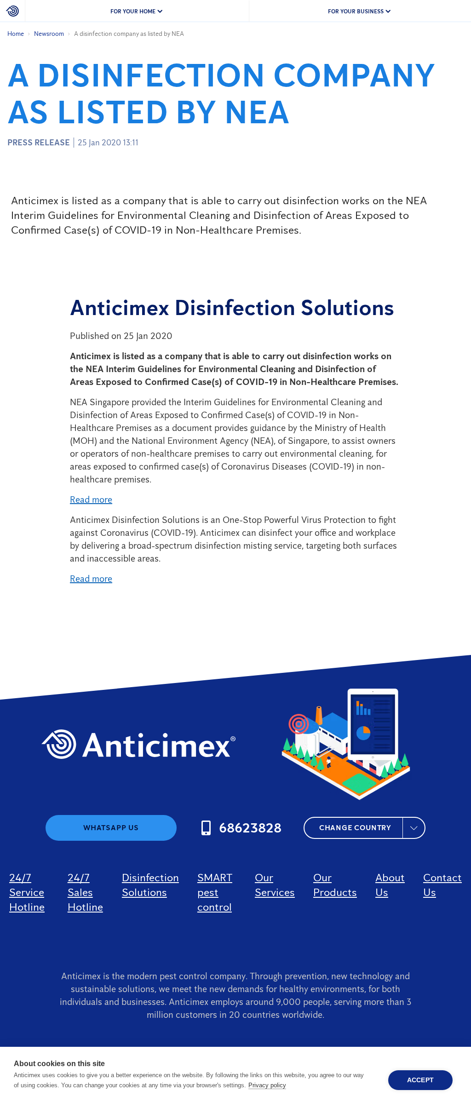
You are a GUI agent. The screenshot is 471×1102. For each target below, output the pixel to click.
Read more (91, 499)
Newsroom (49, 34)
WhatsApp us (111, 827)
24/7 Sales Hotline (85, 892)
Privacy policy (267, 1085)
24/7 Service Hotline (27, 892)
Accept (420, 1080)
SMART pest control (214, 892)
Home (15, 34)
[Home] (12, 11)
